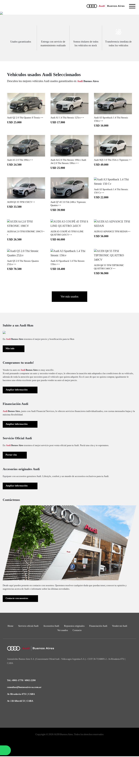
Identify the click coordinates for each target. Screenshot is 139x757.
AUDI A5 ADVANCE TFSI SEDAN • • (112, 231)
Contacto (77, 630)
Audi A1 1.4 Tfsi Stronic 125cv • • (67, 117)
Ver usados (62, 630)
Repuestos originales (74, 626)
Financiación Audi (98, 626)
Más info (10, 348)
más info (26, 103)
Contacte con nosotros (17, 598)
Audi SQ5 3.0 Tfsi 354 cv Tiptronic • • (112, 160)
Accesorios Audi (51, 626)
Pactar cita (11, 455)
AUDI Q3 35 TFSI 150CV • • (21, 202)
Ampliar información (17, 389)
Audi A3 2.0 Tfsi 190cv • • (20, 160)
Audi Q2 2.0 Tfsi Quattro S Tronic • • (25, 117)
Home (10, 626)
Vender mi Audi (119, 626)
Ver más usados (69, 296)
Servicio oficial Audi (28, 626)
